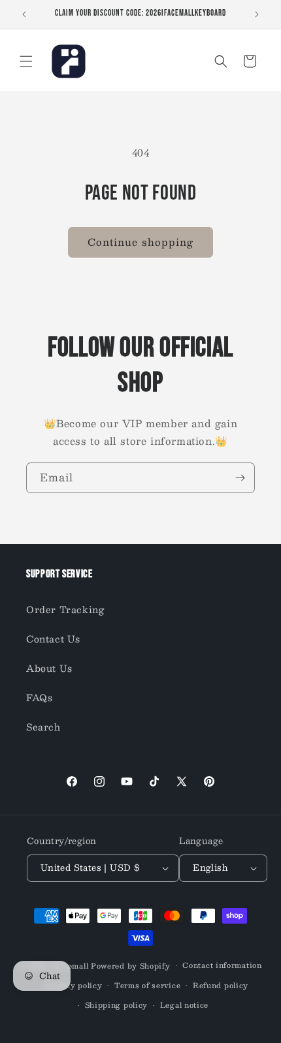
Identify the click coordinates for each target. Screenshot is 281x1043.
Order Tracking (65, 609)
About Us (49, 668)
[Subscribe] (239, 477)
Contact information (221, 965)
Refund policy (220, 985)
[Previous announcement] (24, 14)
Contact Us (53, 638)
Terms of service (147, 985)
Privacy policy (74, 985)
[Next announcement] (256, 14)
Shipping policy (116, 1005)
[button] (26, 61)
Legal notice (184, 1005)
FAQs (39, 697)
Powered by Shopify (131, 966)
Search (43, 726)
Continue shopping (140, 242)
